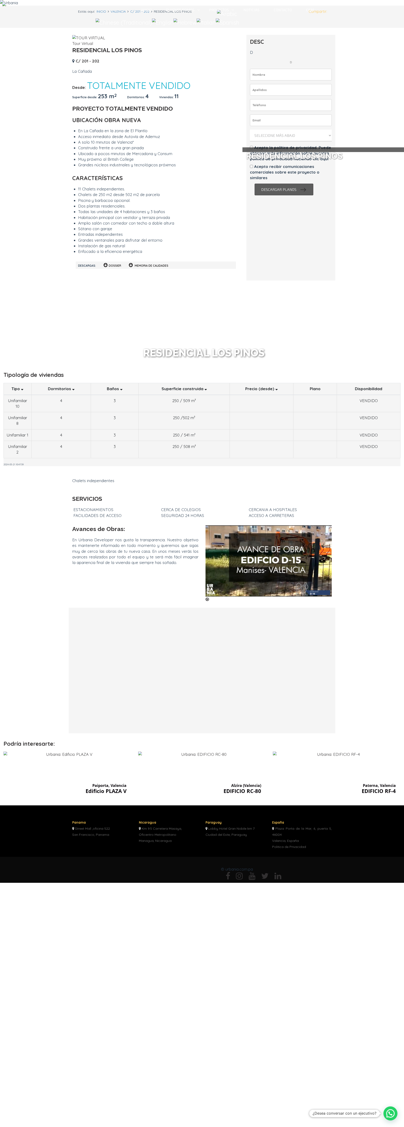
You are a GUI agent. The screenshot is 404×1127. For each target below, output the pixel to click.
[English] (162, 21)
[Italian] (206, 21)
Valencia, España (285, 841)
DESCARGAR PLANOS (284, 189)
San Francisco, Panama (90, 835)
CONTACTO (283, 9)
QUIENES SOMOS (180, 9)
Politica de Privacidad (289, 847)
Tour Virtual (82, 43)
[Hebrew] (185, 21)
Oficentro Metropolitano (157, 835)
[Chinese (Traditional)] (124, 21)
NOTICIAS (251, 9)
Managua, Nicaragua (155, 841)
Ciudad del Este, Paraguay (226, 835)
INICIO (146, 9)
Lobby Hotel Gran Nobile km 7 (231, 828)
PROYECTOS (219, 9)
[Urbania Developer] (20, 4)
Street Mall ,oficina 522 (92, 828)
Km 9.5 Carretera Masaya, (162, 828)
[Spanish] (227, 21)
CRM (310, 9)
